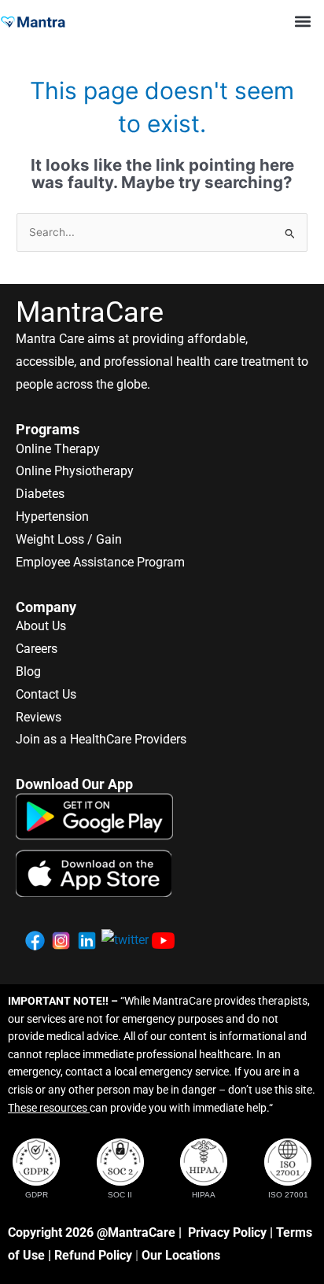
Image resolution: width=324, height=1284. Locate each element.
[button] (303, 21)
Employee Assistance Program (100, 562)
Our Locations (181, 1255)
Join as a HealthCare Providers (101, 739)
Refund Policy (93, 1255)
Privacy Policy (227, 1232)
